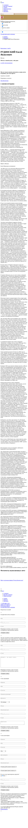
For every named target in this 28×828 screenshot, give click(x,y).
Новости (5, 10)
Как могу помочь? (7, 6)
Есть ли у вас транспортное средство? (10, 774)
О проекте (5, 5)
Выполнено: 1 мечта (6, 48)
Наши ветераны (7, 8)
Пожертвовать (4, 809)
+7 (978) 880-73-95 (5, 603)
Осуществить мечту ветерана (8, 34)
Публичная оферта (5, 606)
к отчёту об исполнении (6, 63)
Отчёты (5, 7)
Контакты (5, 11)
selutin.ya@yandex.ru (5, 604)
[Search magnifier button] (2, 17)
